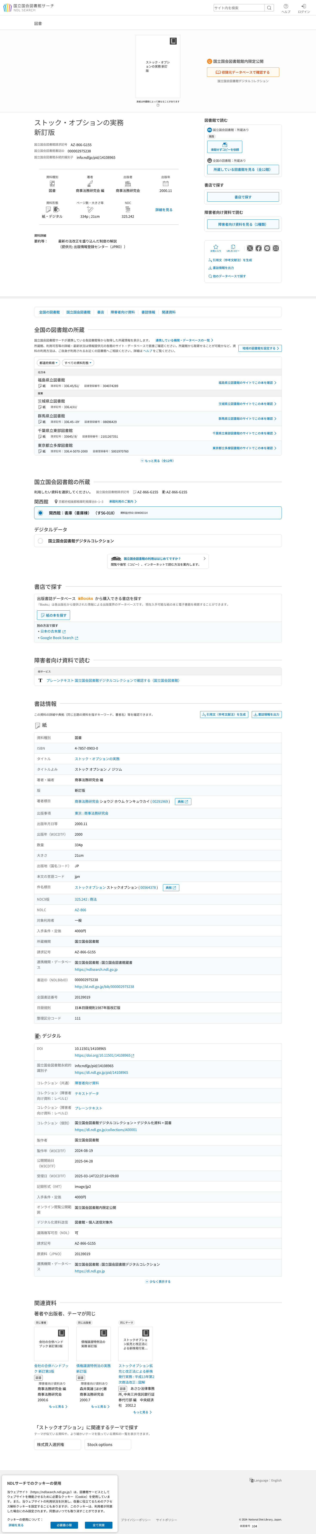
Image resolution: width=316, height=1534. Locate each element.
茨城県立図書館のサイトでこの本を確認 (246, 403)
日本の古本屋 (51, 631)
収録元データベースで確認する (246, 72)
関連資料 (169, 312)
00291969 (160, 801)
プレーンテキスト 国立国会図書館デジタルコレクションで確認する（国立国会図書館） (113, 680)
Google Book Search (57, 637)
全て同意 (99, 1525)
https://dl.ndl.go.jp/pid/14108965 (101, 1072)
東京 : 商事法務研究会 (91, 813)
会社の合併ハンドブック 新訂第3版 (51, 1368)
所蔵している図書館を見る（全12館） (243, 169)
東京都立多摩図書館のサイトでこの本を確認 (243, 448)
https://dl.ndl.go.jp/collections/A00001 (106, 1129)
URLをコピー (233, 250)
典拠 (181, 801)
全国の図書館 (49, 312)
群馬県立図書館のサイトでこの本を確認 (246, 418)
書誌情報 (148, 312)
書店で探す (243, 196)
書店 (100, 312)
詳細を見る (164, 209)
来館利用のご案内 (121, 501)
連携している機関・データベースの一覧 (183, 340)
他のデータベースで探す (229, 276)
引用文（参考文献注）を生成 (232, 260)
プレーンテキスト (88, 1108)
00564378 (148, 887)
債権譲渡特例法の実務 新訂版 (93, 1368)
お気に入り (215, 250)
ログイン (304, 11)
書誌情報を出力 (223, 267)
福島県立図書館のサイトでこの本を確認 (246, 382)
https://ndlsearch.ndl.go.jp (96, 969)
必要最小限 (64, 1525)
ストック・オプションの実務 (97, 758)
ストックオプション (90, 887)
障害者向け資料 (123, 312)
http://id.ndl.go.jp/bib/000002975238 (104, 986)
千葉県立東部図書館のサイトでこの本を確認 (243, 433)
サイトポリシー (166, 1520)
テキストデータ (87, 1093)
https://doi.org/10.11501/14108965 (102, 1055)
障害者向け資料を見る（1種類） (243, 224)
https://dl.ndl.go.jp (90, 1270)
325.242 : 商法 (86, 899)
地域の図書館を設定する (259, 348)
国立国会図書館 (78, 312)
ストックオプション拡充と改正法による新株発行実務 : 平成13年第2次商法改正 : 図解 (136, 1374)
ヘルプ (285, 11)
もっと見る (56, 1406)
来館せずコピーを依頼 (225, 149)
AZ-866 (80, 909)
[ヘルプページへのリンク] (158, 104)
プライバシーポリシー (136, 1520)
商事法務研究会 (87, 801)
